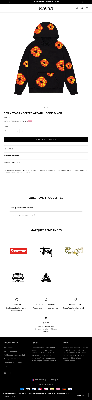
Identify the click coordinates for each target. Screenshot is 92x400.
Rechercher (8, 348)
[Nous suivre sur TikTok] (10, 373)
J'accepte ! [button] (81, 395)
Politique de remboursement (15, 359)
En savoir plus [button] (9, 396)
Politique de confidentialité (14, 355)
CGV (5, 366)
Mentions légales (10, 351)
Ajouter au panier (46, 139)
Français (54, 380)
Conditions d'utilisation (13, 363)
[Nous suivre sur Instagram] (5, 373)
